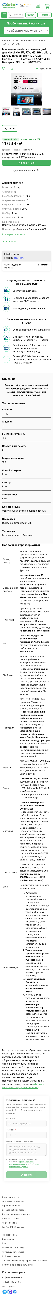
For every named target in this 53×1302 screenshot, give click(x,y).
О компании (8, 1239)
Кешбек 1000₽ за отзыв (13, 1227)
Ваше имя (10, 1118)
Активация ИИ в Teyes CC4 (15, 1247)
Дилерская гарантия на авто (16, 1214)
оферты (22, 1162)
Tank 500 (15, 43)
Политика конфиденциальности (17, 1265)
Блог (4, 1243)
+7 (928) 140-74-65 (11, 1282)
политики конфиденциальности (21, 1163)
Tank (4, 43)
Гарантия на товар (11, 1205)
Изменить (19, 258)
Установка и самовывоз (13, 1201)
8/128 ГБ (10, 128)
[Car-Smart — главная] (10, 5)
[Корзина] (47, 6)
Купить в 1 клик (26, 162)
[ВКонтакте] (14, 1291)
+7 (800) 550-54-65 (12, 1277)
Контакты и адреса (13, 1272)
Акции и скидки (9, 1223)
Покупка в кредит (10, 1218)
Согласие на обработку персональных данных (24, 1260)
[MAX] (9, 1291)
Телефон (11, 1130)
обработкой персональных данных (24, 1165)
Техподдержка (9, 1235)
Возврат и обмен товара (14, 1210)
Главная (6, 40)
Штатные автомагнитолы (29, 40)
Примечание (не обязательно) (20, 1141)
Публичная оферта (11, 1256)
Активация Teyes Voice (13, 1252)
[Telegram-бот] (4, 1291)
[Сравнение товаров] (38, 5)
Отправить (26, 1174)
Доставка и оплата (11, 1197)
